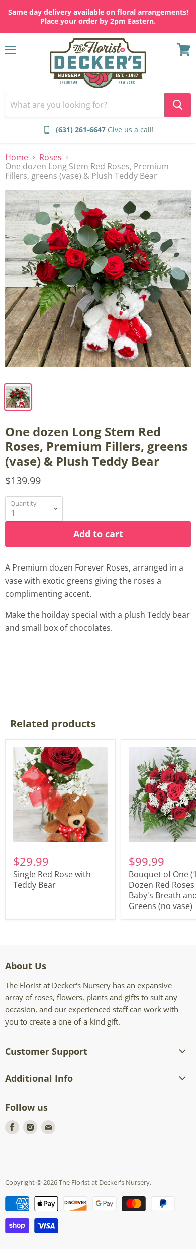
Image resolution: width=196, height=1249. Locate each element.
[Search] (177, 105)
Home (16, 157)
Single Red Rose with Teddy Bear (52, 879)
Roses (50, 157)
